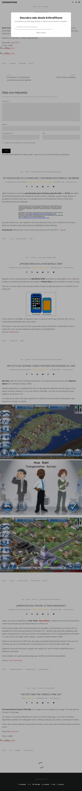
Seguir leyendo (41, 32)
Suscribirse (60, 27)
